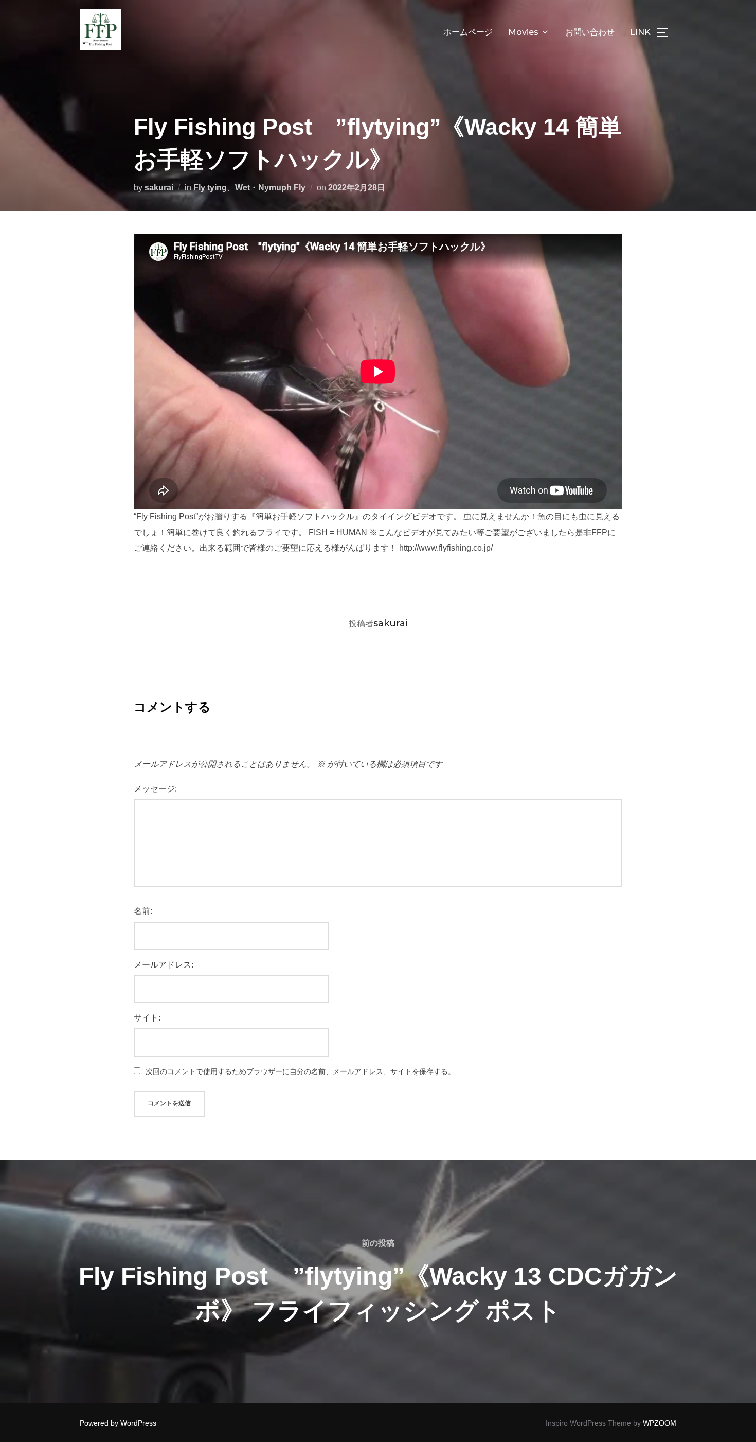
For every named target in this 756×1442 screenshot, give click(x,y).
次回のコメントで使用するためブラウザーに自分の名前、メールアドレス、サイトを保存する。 (300, 1071)
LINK (640, 32)
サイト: (147, 1017)
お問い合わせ (590, 32)
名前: (143, 911)
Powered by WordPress (118, 1423)
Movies (523, 32)
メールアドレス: (163, 964)
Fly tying (210, 187)
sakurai (159, 187)
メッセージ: (155, 788)
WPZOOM (659, 1423)
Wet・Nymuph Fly (270, 187)
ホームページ (468, 32)
